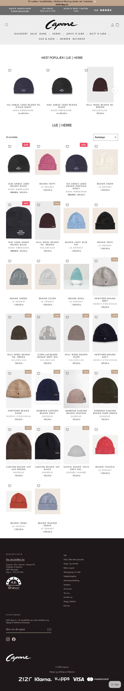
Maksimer (71, 672)
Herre (57, 33)
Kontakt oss (68, 597)
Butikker (79, 38)
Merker (65, 38)
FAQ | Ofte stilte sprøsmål (73, 559)
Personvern (68, 588)
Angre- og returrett (71, 563)
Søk (65, 555)
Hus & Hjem (47, 38)
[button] (106, 10)
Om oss (67, 593)
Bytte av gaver (69, 568)
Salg (33, 33)
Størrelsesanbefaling (71, 580)
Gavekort (21, 33)
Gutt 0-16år (99, 33)
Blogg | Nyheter (70, 601)
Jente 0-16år (76, 33)
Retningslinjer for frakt (72, 572)
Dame (43, 33)
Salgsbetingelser (70, 576)
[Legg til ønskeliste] (9, 70)
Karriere (67, 605)
